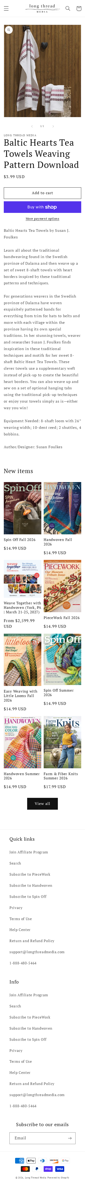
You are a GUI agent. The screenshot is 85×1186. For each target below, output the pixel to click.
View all (42, 803)
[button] (6, 8)
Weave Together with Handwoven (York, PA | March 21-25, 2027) (22, 607)
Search (15, 863)
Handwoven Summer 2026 (22, 776)
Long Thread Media (36, 1177)
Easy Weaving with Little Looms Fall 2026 (21, 695)
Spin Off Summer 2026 (59, 692)
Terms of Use (20, 919)
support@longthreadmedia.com (37, 952)
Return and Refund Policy (32, 941)
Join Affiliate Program (28, 852)
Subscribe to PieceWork (30, 874)
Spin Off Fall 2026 (20, 539)
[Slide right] (53, 126)
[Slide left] (32, 126)
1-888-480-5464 (23, 963)
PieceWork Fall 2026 (62, 617)
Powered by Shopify (58, 1177)
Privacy (15, 907)
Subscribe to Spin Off (27, 896)
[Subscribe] (69, 1138)
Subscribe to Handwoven (30, 885)
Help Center (20, 929)
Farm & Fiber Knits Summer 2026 (61, 776)
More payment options (43, 219)
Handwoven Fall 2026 (58, 541)
